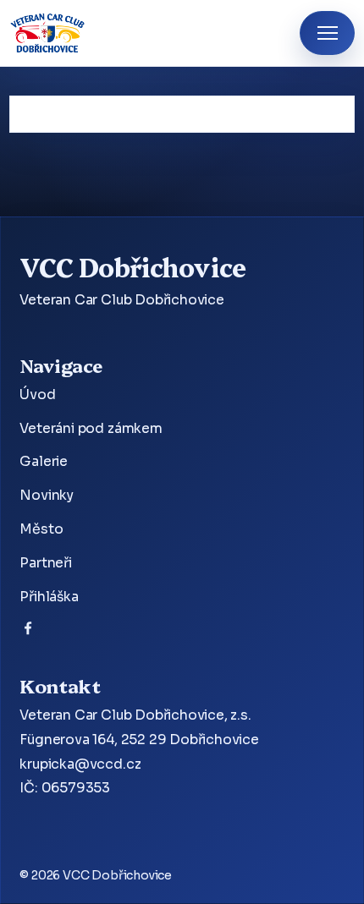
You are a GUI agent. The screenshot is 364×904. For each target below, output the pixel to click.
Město (41, 529)
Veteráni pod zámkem (90, 428)
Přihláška (48, 597)
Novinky (46, 495)
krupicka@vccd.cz (80, 764)
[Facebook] (27, 631)
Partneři (45, 563)
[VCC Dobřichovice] (47, 33)
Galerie (43, 461)
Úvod (37, 394)
